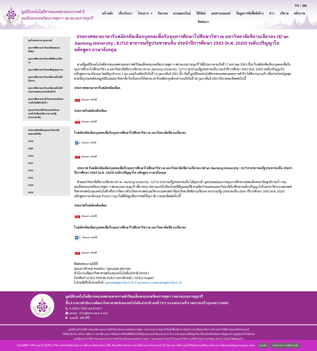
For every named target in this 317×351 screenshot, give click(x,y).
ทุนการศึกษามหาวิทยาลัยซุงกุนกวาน (45, 69)
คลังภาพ (299, 13)
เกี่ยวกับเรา (125, 13)
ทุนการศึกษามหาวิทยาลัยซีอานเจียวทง (45, 60)
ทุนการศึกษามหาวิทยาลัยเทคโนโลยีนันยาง (45, 78)
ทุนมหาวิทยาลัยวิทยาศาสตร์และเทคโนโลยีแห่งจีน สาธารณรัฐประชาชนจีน (43, 113)
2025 (30, 148)
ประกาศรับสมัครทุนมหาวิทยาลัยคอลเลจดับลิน (43, 132)
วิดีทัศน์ (201, 13)
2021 (30, 177)
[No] (312, 345)
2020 (30, 184)
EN (305, 6)
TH (297, 6)
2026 (30, 141)
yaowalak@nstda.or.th (119, 282)
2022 (30, 170)
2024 (30, 155)
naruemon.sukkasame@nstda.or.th (159, 282)
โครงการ (143, 13)
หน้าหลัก (107, 13)
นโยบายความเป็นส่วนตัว (285, 345)
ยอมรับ (263, 345)
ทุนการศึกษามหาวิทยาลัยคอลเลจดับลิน (44, 49)
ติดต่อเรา (203, 22)
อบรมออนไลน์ (182, 13)
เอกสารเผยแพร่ (221, 13)
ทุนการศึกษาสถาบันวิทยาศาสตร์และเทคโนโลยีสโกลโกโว (45, 100)
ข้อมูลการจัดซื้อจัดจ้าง (250, 13)
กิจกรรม (163, 13)
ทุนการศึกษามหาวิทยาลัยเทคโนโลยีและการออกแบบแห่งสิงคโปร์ (45, 89)
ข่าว (271, 13)
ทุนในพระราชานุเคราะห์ (40, 40)
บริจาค (284, 13)
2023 (30, 162)
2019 (30, 192)
